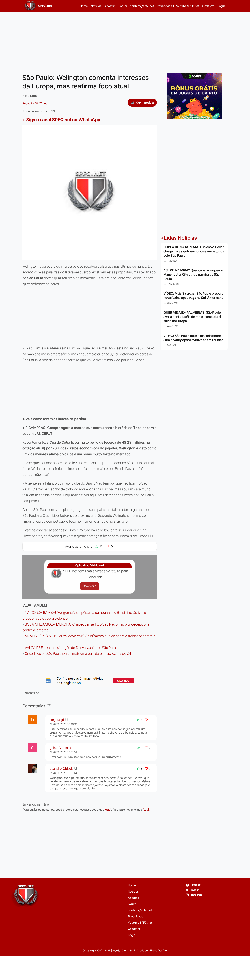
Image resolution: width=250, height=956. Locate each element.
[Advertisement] (125, 40)
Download (89, 586)
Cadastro (208, 6)
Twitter (194, 889)
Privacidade (164, 6)
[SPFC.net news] (89, 680)
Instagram (196, 894)
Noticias (96, 6)
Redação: (34, 103)
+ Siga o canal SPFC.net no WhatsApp (61, 119)
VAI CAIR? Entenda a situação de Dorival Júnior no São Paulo (71, 647)
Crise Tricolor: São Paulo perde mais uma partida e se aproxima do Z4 (78, 653)
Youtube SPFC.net (187, 6)
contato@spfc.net (142, 6)
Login (221, 6)
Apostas (110, 6)
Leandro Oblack (61, 768)
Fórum (123, 6)
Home (84, 6)
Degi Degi (57, 720)
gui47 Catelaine (61, 748)
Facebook (196, 884)
